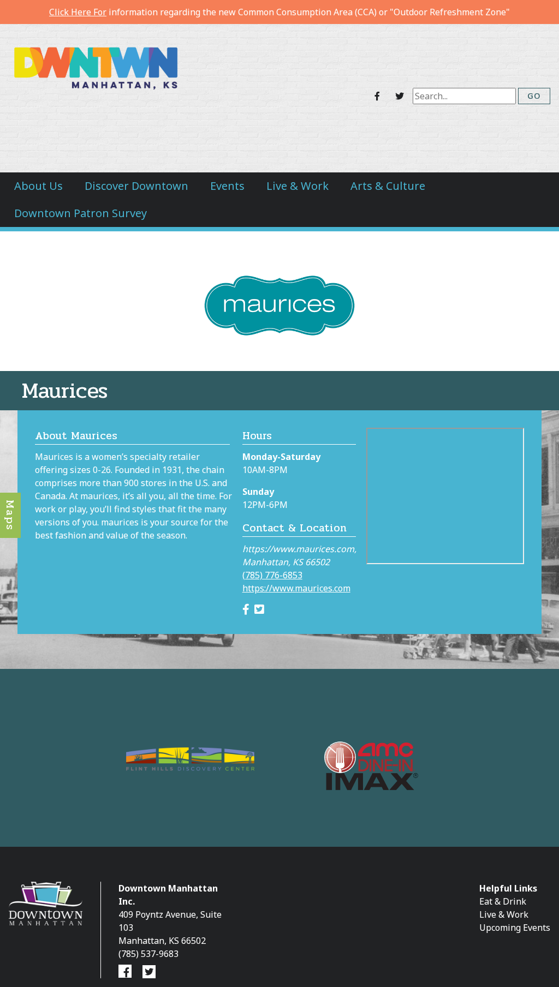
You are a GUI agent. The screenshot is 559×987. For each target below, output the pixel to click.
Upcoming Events (514, 928)
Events (227, 185)
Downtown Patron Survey (80, 213)
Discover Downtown (136, 185)
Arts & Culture (387, 185)
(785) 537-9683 (148, 954)
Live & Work (297, 185)
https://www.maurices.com (296, 588)
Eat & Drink (502, 901)
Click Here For (77, 12)
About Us (38, 185)
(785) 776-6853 (272, 575)
